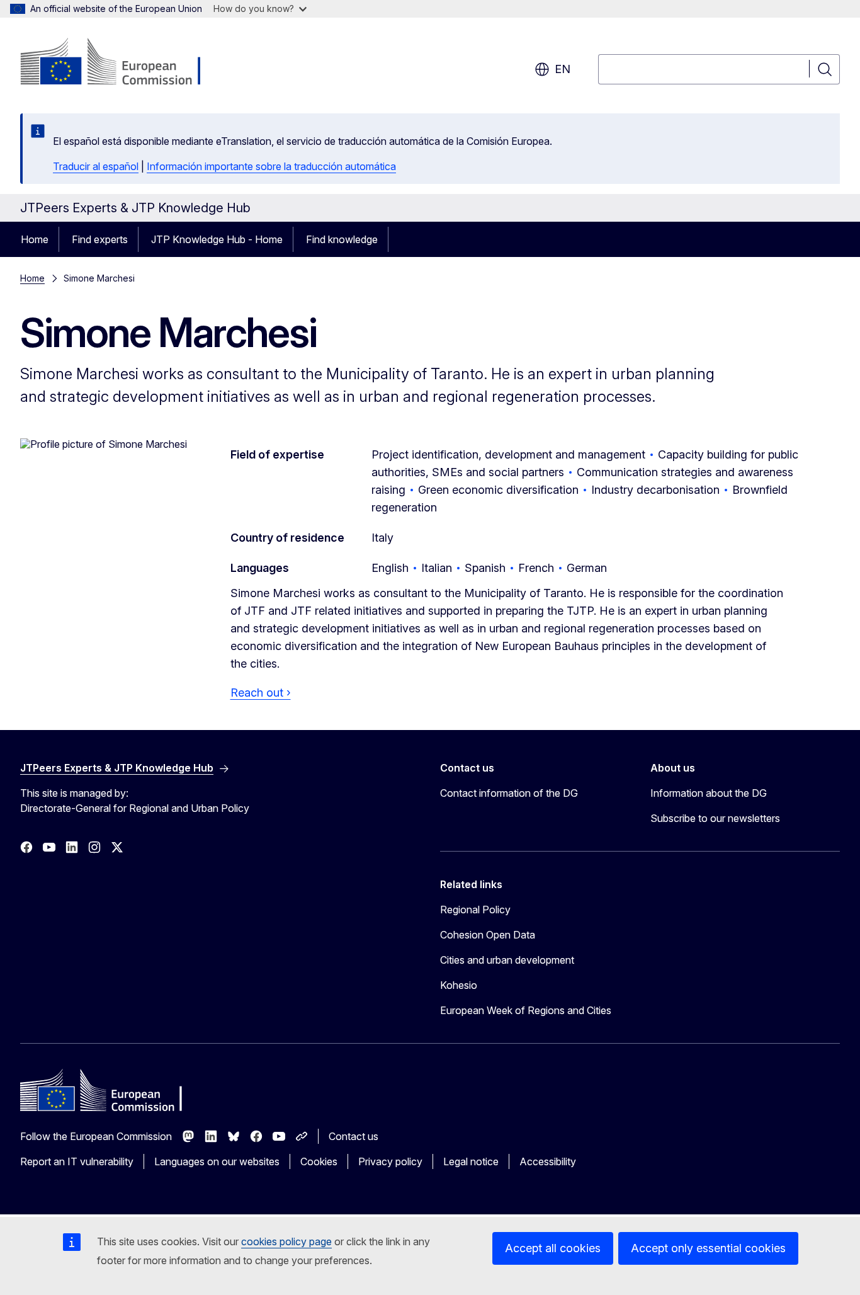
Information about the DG (708, 793)
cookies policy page (286, 1241)
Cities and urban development (507, 960)
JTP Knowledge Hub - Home (217, 239)
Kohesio (458, 985)
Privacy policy (390, 1161)
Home (34, 239)
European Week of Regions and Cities (525, 1010)
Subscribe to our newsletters (715, 818)
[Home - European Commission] (121, 63)
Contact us (353, 1136)
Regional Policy (475, 909)
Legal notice (471, 1161)
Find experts (100, 239)
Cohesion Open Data (487, 934)
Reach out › (260, 692)
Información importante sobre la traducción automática (271, 166)
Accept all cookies (553, 1248)
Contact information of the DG (509, 793)
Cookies (318, 1161)
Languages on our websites (217, 1161)
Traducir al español (96, 166)
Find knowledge (342, 239)
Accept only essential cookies (708, 1248)
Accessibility (547, 1161)
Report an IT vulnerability (76, 1161)
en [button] (562, 69)
